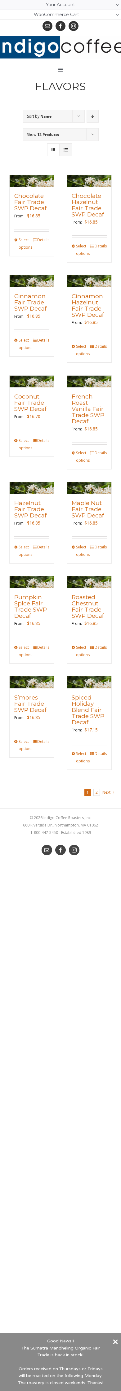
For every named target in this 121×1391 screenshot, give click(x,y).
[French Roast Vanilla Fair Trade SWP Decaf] (89, 382)
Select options (25, 243)
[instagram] (73, 26)
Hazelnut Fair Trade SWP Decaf (30, 509)
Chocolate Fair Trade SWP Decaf (30, 202)
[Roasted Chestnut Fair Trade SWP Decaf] (89, 582)
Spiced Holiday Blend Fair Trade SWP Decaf (88, 710)
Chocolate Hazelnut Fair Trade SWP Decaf (88, 205)
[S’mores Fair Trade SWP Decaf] (32, 682)
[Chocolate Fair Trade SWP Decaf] (32, 181)
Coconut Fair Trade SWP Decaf (30, 402)
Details (43, 239)
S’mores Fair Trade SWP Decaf (30, 703)
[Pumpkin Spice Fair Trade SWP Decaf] (32, 582)
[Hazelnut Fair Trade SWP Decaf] (32, 488)
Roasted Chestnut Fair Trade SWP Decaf (88, 606)
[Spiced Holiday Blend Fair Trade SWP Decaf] (89, 682)
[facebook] (60, 26)
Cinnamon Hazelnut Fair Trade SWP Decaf (88, 305)
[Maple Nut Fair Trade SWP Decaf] (89, 488)
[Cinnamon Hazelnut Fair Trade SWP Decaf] (89, 281)
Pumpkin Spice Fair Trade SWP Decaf (30, 606)
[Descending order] (93, 116)
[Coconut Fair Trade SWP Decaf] (32, 382)
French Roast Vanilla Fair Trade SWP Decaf (88, 409)
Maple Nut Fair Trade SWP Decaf (88, 509)
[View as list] (66, 150)
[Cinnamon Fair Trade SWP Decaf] (32, 281)
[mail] (47, 26)
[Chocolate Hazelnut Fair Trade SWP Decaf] (89, 181)
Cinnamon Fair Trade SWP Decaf (30, 302)
